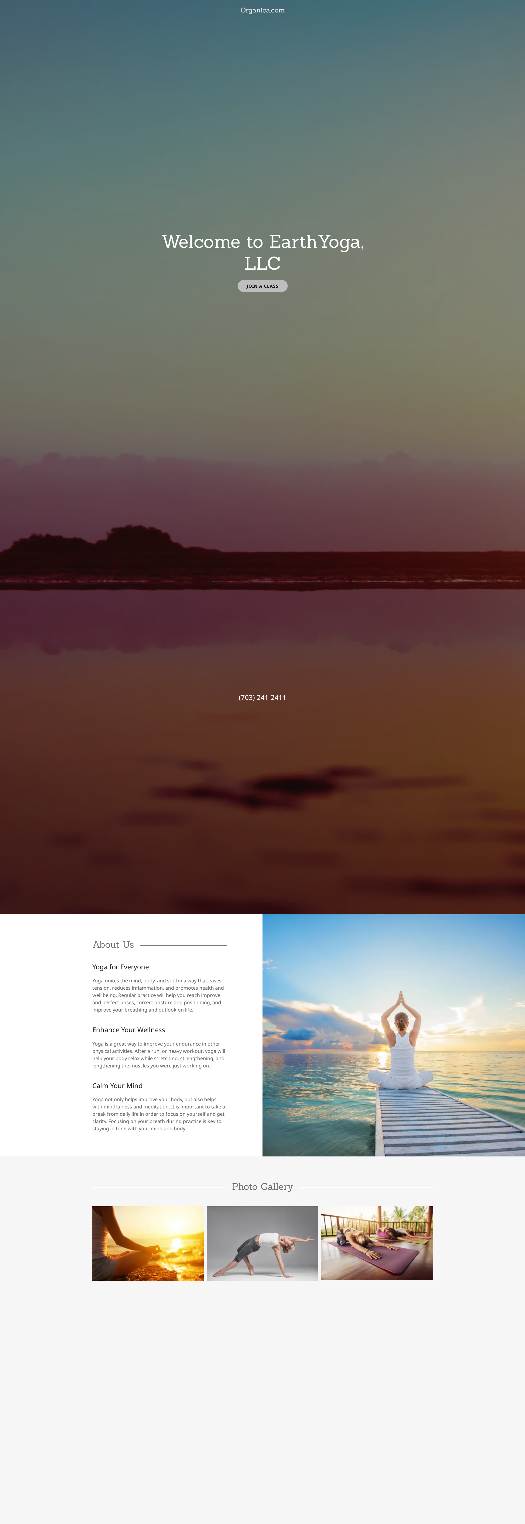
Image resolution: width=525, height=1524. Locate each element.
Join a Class (263, 286)
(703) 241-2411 (263, 697)
